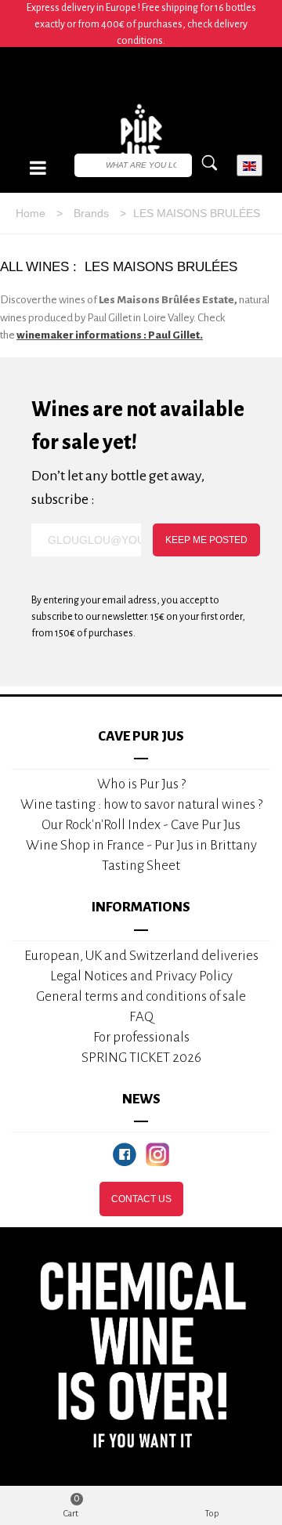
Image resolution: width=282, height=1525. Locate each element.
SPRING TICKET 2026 (141, 1057)
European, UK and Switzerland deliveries (141, 955)
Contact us (141, 1199)
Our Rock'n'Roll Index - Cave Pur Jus (141, 824)
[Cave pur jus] (141, 139)
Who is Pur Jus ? (141, 784)
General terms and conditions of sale (141, 996)
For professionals (141, 1037)
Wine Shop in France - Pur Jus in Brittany (141, 845)
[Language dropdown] (249, 165)
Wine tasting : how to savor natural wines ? (141, 804)
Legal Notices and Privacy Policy (141, 976)
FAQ (141, 1016)
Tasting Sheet (141, 865)
